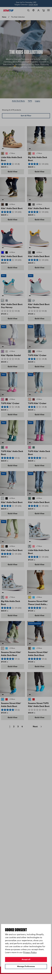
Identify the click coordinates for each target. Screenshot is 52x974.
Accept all (26, 959)
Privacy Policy (30, 953)
